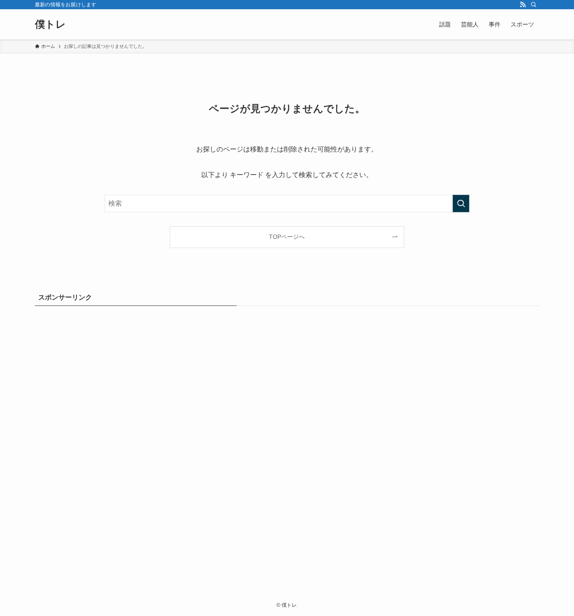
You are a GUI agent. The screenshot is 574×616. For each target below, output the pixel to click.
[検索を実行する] (461, 203)
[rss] (522, 4)
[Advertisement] (287, 442)
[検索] (533, 4)
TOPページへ (287, 236)
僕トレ (50, 24)
